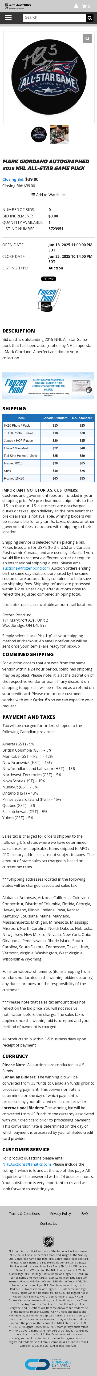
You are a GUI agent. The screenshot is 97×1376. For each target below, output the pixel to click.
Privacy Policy (60, 1213)
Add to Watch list (50, 194)
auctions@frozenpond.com (26, 568)
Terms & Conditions (24, 1213)
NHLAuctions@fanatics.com (26, 1164)
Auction (55, 268)
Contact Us (48, 1223)
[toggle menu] (8, 17)
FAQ (84, 1213)
